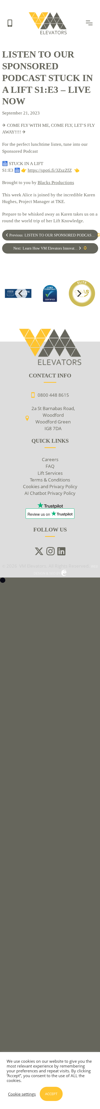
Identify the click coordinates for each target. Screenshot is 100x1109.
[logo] (50, 293)
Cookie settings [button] (22, 1094)
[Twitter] (39, 552)
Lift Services (50, 473)
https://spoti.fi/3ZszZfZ (50, 170)
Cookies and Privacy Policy (50, 486)
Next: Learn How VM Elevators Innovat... (46, 248)
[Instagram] (50, 552)
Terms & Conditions (50, 480)
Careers (50, 459)
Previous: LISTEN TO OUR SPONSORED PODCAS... (51, 235)
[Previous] (21, 293)
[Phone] (10, 22)
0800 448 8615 (53, 395)
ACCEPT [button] (51, 1093)
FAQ (50, 466)
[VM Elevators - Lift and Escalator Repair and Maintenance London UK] (48, 13)
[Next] (79, 293)
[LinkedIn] (61, 552)
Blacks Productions (56, 182)
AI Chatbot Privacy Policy (50, 493)
